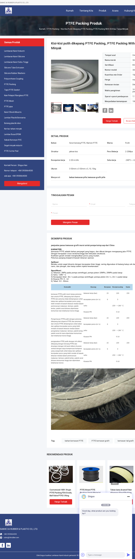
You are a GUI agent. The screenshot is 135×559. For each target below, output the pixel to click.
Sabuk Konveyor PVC (13, 140)
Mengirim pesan (70, 222)
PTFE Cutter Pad (11, 151)
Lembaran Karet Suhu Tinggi (16, 62)
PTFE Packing (53, 29)
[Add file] (83, 555)
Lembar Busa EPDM (12, 134)
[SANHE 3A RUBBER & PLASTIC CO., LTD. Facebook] (105, 110)
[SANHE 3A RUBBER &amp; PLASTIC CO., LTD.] (8, 11)
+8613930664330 (25, 171)
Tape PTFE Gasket (12, 90)
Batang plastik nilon (12, 123)
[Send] (128, 555)
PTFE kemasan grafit (100, 441)
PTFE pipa (8, 106)
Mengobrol (22, 183)
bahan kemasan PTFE (74, 441)
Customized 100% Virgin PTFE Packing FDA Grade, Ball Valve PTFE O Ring (61, 493)
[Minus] (128, 496)
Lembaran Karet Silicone (14, 56)
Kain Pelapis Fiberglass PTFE (16, 95)
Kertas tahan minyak (13, 129)
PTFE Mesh (9, 101)
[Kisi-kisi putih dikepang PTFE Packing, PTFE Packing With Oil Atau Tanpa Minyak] (74, 76)
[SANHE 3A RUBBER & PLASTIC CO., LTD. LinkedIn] (111, 110)
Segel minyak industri (13, 145)
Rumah (42, 29)
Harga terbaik (112, 121)
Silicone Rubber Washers (14, 73)
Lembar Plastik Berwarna (14, 118)
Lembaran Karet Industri (14, 51)
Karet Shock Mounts (12, 112)
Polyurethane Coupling (13, 79)
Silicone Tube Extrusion (14, 68)
